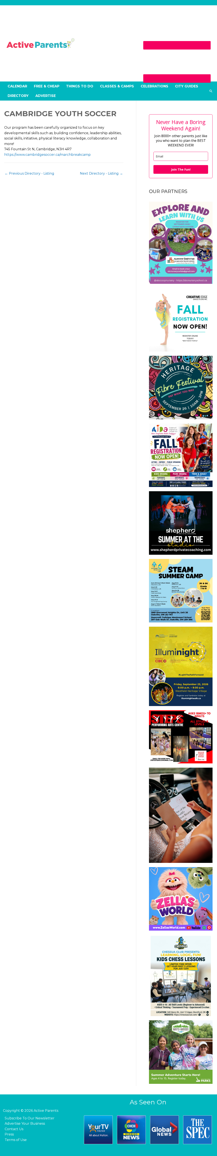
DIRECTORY (18, 96)
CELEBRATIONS (154, 86)
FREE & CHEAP (46, 86)
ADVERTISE (45, 96)
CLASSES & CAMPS (117, 86)
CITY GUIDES (186, 86)
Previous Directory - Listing (29, 173)
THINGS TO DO (79, 86)
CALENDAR (17, 86)
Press (9, 1134)
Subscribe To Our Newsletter (29, 1118)
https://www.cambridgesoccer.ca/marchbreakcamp (47, 155)
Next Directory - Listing (101, 173)
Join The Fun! (181, 169)
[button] (211, 91)
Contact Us (14, 1129)
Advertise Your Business (25, 1124)
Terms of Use (16, 1140)
